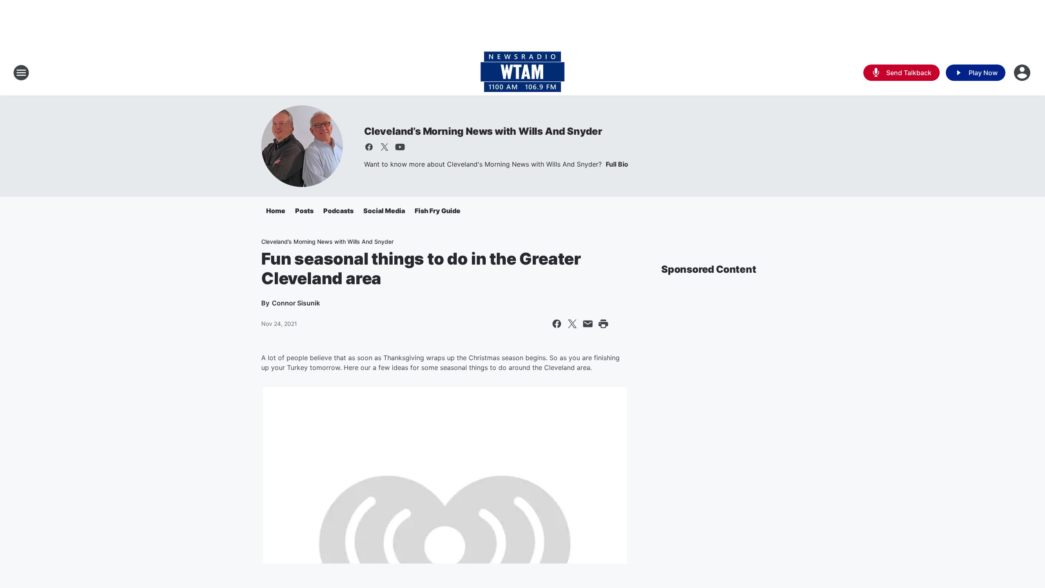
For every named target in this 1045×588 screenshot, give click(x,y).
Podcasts (338, 211)
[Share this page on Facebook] (557, 324)
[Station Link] (522, 72)
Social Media (384, 211)
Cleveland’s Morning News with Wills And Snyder (483, 131)
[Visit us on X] (384, 147)
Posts (304, 211)
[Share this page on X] (572, 324)
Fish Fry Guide (437, 211)
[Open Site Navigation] (21, 73)
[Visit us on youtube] (400, 147)
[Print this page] (603, 324)
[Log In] (1023, 73)
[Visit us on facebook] (369, 147)
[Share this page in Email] (588, 324)
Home (275, 211)
